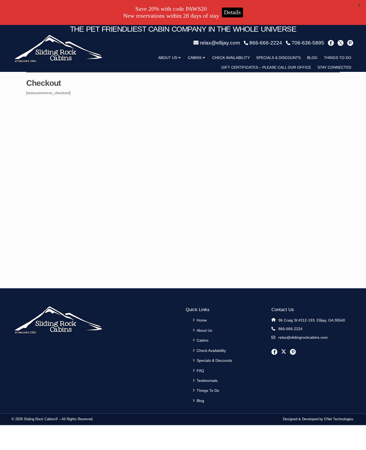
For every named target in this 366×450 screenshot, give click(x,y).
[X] (340, 43)
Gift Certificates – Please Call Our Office (266, 67)
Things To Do (337, 58)
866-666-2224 (290, 329)
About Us (204, 330)
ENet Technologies (338, 419)
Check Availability (231, 58)
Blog (312, 58)
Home (202, 320)
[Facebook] (331, 43)
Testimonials (207, 380)
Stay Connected (334, 67)
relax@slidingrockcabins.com (303, 337)
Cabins (194, 58)
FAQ (200, 370)
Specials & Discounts (278, 58)
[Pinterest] (350, 43)
